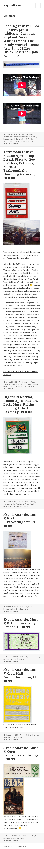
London (6, 659)
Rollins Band (7, 506)
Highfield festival (18, 504)
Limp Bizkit (31, 384)
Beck (22, 502)
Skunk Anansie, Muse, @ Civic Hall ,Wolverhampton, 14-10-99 (21, 675)
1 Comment (10, 389)
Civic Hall (31, 735)
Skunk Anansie (24, 609)
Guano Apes (15, 384)
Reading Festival (9, 139)
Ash (23, 134)
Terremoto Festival (16, 386)
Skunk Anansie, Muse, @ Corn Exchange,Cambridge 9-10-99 (21, 753)
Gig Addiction (12, 5)
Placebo (6, 386)
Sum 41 (24, 139)
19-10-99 (24, 657)
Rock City (15, 609)
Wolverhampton (19, 737)
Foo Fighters (30, 134)
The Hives (13, 141)
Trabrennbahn (29, 386)
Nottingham (7, 609)
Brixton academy (34, 657)
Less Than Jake (26, 137)
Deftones (24, 382)
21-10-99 (24, 607)
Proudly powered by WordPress (14, 846)
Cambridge (30, 836)
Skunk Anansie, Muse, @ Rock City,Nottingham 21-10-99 (21, 520)
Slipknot (18, 139)
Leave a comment (12, 143)
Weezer (20, 141)
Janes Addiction (15, 137)
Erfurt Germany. (30, 502)
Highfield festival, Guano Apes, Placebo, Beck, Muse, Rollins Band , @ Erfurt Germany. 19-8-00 (20, 404)
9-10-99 (23, 836)
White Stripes (28, 141)
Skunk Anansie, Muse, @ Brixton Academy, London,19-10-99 (21, 623)
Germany (6, 384)
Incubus (6, 137)
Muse (34, 137)
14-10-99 (24, 735)
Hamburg (23, 384)
